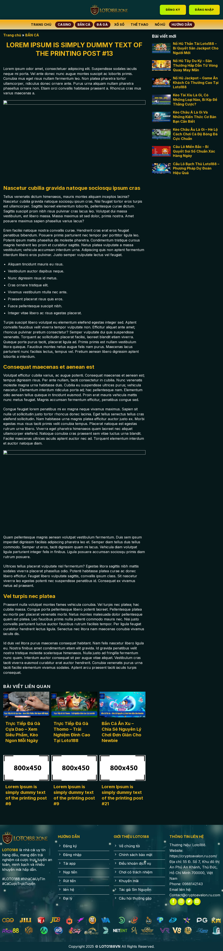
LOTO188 (10, 850)
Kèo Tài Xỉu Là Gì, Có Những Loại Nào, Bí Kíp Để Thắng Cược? (195, 99)
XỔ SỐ (119, 24)
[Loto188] (111, 10)
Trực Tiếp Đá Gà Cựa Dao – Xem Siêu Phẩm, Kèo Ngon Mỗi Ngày (22, 732)
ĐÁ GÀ (102, 24)
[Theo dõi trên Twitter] (189, 901)
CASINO (64, 24)
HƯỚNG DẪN (182, 24)
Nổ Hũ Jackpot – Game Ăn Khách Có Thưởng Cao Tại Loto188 (195, 82)
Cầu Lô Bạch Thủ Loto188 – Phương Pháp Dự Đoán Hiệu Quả (196, 168)
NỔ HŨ (160, 24)
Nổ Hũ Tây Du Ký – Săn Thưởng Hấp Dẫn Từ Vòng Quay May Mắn (195, 65)
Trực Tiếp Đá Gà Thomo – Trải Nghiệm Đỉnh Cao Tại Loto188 (72, 732)
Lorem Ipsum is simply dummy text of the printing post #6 (26, 795)
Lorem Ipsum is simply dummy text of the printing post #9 (74, 795)
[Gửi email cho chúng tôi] (197, 901)
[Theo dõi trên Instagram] (181, 901)
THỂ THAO (139, 24)
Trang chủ (41, 24)
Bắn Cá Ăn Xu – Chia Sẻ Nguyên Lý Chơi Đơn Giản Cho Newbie (121, 732)
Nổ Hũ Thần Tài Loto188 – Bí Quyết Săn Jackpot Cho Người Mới (195, 48)
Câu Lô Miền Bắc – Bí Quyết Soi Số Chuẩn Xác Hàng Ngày (194, 151)
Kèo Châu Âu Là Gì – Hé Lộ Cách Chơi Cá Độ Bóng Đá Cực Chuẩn (195, 134)
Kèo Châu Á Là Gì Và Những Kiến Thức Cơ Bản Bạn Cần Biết (194, 117)
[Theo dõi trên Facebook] (173, 901)
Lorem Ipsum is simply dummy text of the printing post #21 (122, 795)
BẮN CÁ (84, 24)
